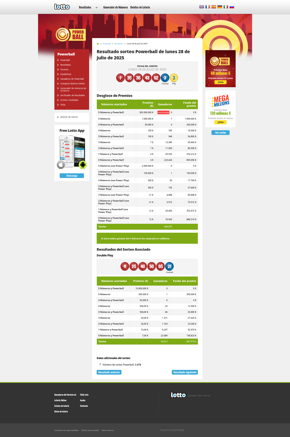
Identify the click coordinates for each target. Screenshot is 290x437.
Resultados (85, 7)
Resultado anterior (109, 372)
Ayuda (82, 400)
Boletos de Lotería (140, 7)
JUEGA (220, 82)
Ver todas (220, 132)
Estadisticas (65, 74)
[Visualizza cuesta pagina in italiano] (226, 7)
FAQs (62, 105)
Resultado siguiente (184, 372)
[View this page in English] (201, 7)
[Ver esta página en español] (213, 7)
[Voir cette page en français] (207, 7)
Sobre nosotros (108, 430)
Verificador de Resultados (72, 95)
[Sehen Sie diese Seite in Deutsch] (220, 7)
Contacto (84, 405)
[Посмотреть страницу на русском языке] (232, 7)
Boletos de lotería (69, 117)
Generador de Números (115, 7)
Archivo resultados (69, 100)
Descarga (71, 175)
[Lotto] (98, 44)
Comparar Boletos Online (72, 83)
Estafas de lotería (61, 405)
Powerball (65, 60)
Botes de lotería (61, 411)
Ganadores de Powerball (72, 79)
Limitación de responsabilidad (66, 430)
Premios (64, 69)
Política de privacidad (90, 430)
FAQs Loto (84, 394)
